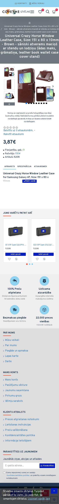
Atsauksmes (40, 166)
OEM (17, 153)
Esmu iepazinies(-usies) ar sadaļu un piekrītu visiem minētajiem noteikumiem (31, 475)
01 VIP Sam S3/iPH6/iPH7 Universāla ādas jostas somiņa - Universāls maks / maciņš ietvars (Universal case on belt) (16, 245)
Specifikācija (24, 166)
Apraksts (9, 166)
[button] (19, 86)
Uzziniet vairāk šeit (39, 499)
